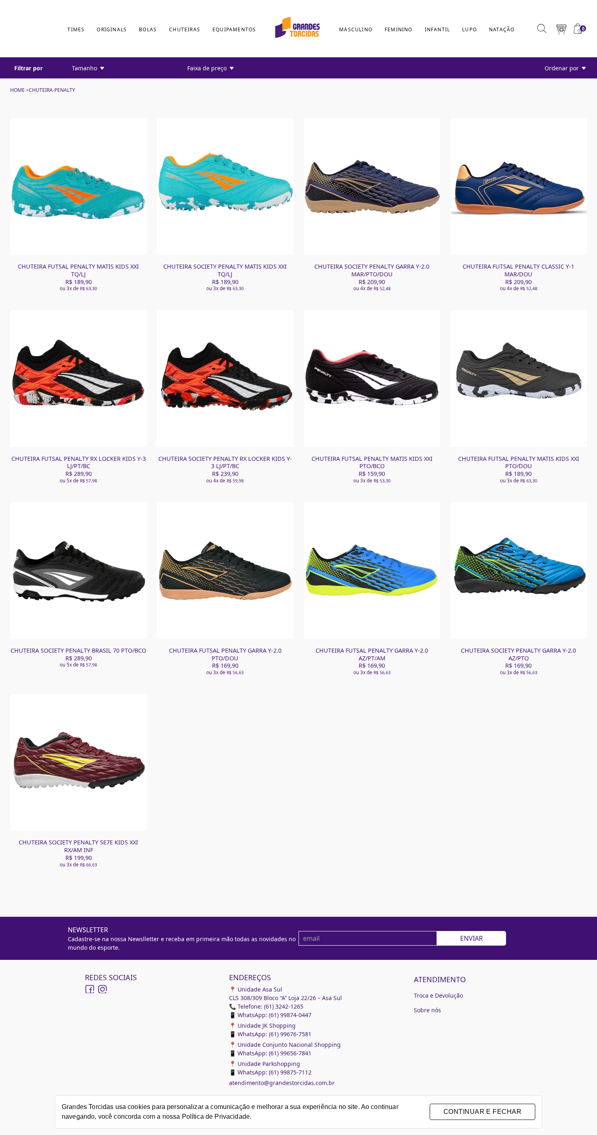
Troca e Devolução (438, 995)
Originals (112, 29)
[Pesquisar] (541, 28)
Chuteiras (184, 29)
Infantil (437, 29)
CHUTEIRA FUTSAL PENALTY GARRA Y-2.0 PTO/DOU (225, 654)
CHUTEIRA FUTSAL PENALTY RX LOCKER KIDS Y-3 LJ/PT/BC (78, 462)
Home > (19, 90)
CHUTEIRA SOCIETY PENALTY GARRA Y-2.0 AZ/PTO (518, 654)
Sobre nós (427, 1010)
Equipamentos (234, 29)
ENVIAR (471, 938)
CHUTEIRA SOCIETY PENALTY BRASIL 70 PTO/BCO (78, 650)
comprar (78, 232)
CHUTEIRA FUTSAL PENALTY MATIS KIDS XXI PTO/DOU (518, 462)
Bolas (148, 29)
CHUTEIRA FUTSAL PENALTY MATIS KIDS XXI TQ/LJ (78, 270)
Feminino (399, 29)
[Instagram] (102, 989)
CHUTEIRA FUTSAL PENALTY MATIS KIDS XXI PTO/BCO (372, 462)
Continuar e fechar (482, 1111)
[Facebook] (90, 989)
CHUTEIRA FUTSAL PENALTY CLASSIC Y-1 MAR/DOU (518, 270)
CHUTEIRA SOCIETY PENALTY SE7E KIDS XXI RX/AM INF (78, 846)
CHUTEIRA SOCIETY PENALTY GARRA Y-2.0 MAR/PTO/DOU (371, 270)
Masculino (355, 29)
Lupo (469, 29)
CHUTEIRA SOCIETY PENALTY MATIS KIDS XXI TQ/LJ (225, 270)
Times (75, 29)
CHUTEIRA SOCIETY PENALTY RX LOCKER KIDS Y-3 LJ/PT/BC (225, 462)
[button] (561, 28)
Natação (502, 29)
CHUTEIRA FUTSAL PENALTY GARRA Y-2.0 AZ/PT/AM (372, 654)
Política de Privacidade (216, 1116)
